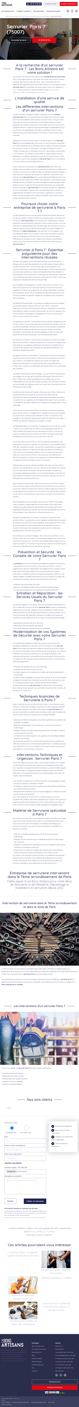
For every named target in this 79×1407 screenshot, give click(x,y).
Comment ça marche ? (24, 11)
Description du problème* (12, 1176)
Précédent (10, 1201)
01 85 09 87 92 (44, 40)
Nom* (6, 1137)
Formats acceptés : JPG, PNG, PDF (15, 1167)
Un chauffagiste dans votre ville (65, 1355)
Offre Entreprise (37, 1361)
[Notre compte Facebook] (72, 11)
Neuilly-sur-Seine (39, 92)
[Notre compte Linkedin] (68, 11)
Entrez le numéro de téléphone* (14, 1145)
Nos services (59, 1371)
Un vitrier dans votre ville (63, 1365)
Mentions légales (5, 1402)
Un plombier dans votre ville (64, 1352)
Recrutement (59, 1349)
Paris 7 (15, 90)
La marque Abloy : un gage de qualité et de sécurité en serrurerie (23, 1254)
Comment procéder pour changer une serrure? (23, 1297)
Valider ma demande (35, 1201)
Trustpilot (8, 1108)
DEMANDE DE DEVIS (51, 4)
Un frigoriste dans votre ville (64, 1368)
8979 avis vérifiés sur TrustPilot (41, 1231)
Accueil (8, 16)
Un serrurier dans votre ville (64, 1361)
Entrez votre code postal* (12, 1154)
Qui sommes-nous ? (8, 11)
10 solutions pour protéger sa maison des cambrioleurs (23, 1322)
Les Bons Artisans (9, 1398)
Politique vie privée (6, 1404)
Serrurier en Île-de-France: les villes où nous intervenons (31, 16)
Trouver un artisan (53, 11)
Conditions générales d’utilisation (20, 1402)
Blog (33, 1355)
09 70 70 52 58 (35, 4)
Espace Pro (59, 1346)
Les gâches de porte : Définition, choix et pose (56, 1271)
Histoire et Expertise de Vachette (56, 1278)
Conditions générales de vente (38, 1402)
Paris (50, 90)
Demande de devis (18, 40)
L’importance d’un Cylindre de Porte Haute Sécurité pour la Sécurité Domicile (56, 1306)
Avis (33, 1368)
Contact (34, 1371)
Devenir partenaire (38, 1365)
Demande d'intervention (68, 4)
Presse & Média (37, 1358)
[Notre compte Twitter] (76, 11)
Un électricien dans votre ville (64, 1358)
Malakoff (24, 92)
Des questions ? (39, 11)
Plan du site (51, 1402)
